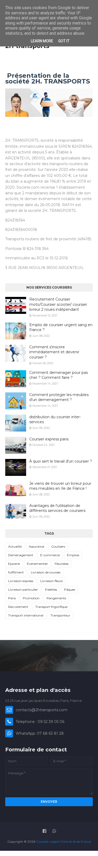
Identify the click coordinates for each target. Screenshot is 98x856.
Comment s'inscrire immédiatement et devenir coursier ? (54, 352)
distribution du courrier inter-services (55, 419)
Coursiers (58, 546)
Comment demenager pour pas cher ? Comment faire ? (58, 375)
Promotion (31, 598)
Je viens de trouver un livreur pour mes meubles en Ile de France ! (60, 486)
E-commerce (50, 555)
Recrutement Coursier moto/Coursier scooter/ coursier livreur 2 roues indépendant (58, 304)
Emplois (73, 555)
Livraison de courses (45, 572)
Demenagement (20, 555)
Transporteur (60, 615)
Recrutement (18, 607)
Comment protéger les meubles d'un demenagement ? (59, 397)
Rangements (56, 598)
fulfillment (16, 572)
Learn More (42, 41)
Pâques (69, 589)
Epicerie (14, 564)
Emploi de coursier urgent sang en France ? (61, 327)
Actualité (15, 546)
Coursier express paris (48, 439)
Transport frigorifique (51, 607)
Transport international (25, 615)
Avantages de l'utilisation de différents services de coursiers (57, 508)
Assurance (36, 546)
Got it (64, 41)
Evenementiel (37, 564)
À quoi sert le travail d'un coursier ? (60, 461)
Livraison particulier (23, 589)
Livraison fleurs (51, 581)
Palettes (51, 589)
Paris (12, 598)
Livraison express (20, 581)
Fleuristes (61, 564)
